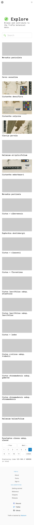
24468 (28, 454)
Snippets (15, 495)
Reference (15, 491)
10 (14, 454)
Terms (17, 478)
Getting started (17, 488)
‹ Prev (9, 445)
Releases (15, 498)
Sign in (17, 481)
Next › (24, 445)
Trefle (16, 471)
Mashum (23, 515)
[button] (31, 2)
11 (19, 454)
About (17, 475)
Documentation (16, 485)
